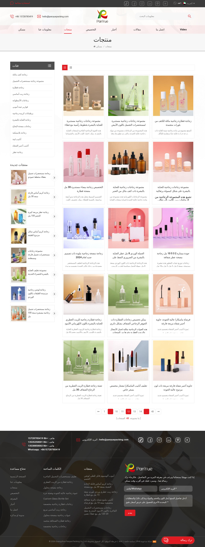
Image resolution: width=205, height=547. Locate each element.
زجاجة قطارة (18, 87)
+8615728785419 (50, 449)
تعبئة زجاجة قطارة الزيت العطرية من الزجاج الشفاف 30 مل (83, 387)
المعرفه (13, 498)
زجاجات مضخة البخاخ (22, 126)
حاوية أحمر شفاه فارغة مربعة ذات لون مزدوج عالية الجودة (173, 387)
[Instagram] (159, 440)
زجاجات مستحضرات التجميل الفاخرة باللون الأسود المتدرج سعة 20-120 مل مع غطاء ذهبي (100, 510)
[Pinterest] (178, 440)
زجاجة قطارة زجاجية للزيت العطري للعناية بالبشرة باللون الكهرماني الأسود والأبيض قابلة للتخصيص (83, 322)
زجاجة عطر (18, 152)
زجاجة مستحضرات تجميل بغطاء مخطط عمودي (39, 175)
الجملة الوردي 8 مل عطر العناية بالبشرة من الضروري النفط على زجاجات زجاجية (128, 255)
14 (140, 411)
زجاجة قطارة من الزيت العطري (58, 482)
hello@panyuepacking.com (55, 16)
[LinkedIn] (169, 440)
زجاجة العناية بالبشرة (22, 120)
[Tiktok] (141, 440)
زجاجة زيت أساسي (21, 94)
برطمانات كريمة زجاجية (23, 113)
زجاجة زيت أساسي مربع (54, 509)
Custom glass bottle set (56, 498)
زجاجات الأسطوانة (21, 100)
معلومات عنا (44, 29)
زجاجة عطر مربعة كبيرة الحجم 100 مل (38, 214)
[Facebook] (150, 440)
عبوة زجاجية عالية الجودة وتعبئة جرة (60, 493)
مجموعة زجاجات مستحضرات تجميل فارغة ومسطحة (39, 254)
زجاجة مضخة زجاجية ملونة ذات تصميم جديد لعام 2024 (84, 255)
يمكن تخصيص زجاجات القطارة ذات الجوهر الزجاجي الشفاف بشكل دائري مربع (128, 322)
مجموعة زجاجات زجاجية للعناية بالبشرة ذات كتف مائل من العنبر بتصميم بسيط (128, 189)
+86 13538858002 (37, 445)
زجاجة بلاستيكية (19, 133)
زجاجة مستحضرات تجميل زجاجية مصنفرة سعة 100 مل (39, 313)
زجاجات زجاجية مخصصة (54, 526)
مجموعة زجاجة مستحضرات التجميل (28, 81)
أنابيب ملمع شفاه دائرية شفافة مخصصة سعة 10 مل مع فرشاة (98, 501)
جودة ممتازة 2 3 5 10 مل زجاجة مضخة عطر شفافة (173, 255)
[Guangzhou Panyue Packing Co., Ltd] (102, 16)
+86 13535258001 (37, 442)
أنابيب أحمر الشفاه (21, 145)
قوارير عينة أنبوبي (20, 107)
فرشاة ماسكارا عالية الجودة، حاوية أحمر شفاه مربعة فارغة (173, 321)
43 (152, 411)
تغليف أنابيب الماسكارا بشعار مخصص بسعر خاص (128, 387)
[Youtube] (187, 440)
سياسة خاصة (129, 541)
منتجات (68, 29)
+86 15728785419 (24, 16)
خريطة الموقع (111, 541)
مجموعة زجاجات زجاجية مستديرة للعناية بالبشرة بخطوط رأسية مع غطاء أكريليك (83, 123)
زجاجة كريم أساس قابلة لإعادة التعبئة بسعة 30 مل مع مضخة (98, 485)
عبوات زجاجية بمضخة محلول (57, 515)
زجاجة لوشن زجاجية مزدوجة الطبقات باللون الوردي (38, 293)
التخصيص (91, 29)
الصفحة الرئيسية (18, 476)
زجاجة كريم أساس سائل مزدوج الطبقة (38, 233)
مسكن (21, 29)
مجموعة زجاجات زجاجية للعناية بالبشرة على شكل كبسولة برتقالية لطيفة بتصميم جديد (173, 189)
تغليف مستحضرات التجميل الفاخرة (59, 476)
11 (122, 411)
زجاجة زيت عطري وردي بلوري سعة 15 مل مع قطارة (100, 493)
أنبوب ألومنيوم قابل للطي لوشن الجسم (99, 477)
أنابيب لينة (17, 139)
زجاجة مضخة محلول (52, 487)
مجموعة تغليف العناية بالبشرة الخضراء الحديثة (38, 272)
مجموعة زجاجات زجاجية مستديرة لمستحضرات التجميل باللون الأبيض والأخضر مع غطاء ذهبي (128, 123)
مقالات (137, 29)
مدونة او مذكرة (17, 515)
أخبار (114, 29)
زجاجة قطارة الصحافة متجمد (57, 520)
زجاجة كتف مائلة (20, 74)
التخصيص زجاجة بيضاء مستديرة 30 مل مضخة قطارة (83, 189)
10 (116, 411)
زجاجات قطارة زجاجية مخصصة (58, 504)
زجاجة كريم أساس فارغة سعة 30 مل (39, 195)
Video (183, 29)
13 (134, 411)
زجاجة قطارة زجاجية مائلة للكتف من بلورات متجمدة (173, 123)
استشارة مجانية (22, 3)
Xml (120, 541)
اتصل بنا (160, 29)
